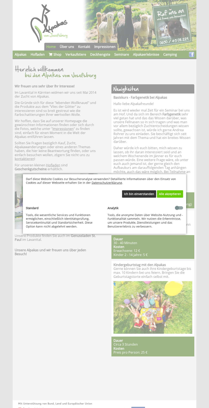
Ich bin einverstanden (139, 194)
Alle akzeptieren (170, 194)
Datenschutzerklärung (107, 183)
